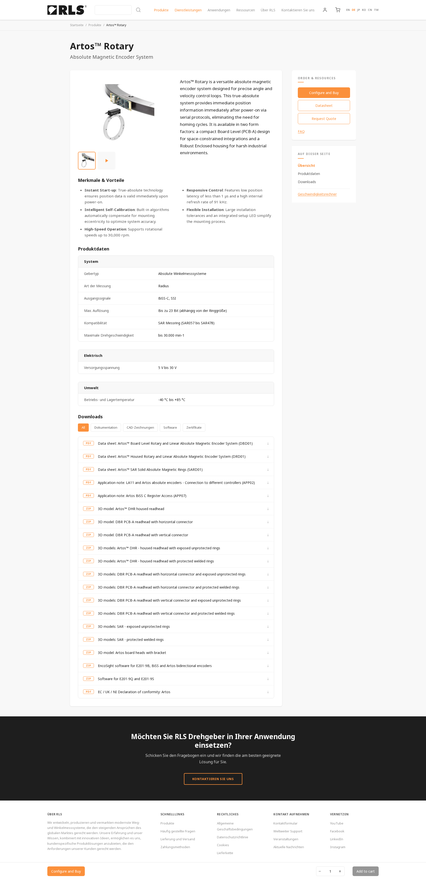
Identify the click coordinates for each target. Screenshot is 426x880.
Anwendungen (219, 10)
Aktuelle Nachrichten (288, 847)
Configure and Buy (324, 92)
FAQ (301, 131)
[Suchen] (118, 10)
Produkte (161, 10)
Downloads (307, 181)
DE (353, 10)
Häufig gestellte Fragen (177, 831)
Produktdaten (309, 173)
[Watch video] (106, 161)
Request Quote (324, 118)
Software (170, 427)
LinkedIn (336, 839)
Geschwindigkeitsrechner (317, 194)
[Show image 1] (87, 161)
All (83, 427)
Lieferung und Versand (177, 839)
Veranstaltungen (285, 839)
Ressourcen (245, 10)
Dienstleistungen (188, 10)
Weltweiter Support (287, 831)
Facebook (337, 831)
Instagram (337, 847)
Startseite (77, 25)
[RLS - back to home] (67, 10)
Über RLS (268, 10)
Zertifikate (194, 427)
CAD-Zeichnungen (140, 427)
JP (358, 10)
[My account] (324, 9)
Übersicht (306, 165)
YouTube (336, 823)
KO (364, 10)
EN (348, 10)
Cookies (223, 845)
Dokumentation (105, 427)
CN (370, 10)
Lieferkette (225, 853)
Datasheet (324, 105)
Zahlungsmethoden (175, 847)
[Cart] (337, 9)
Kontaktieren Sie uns (298, 10)
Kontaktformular (285, 823)
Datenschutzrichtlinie (232, 837)
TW (376, 10)
